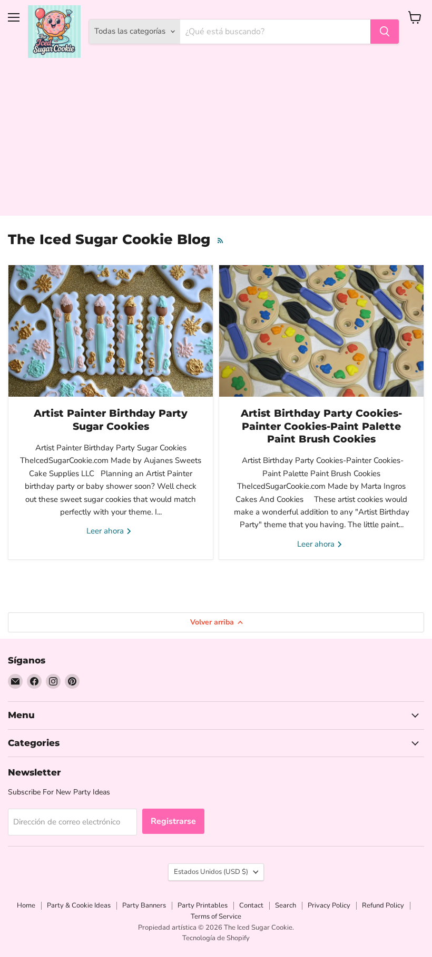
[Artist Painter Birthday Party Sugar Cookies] (110, 331)
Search (285, 905)
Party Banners (144, 905)
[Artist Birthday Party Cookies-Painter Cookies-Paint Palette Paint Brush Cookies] (321, 331)
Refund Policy (383, 905)
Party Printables (203, 905)
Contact (251, 905)
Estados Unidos (211, 872)
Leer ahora (106, 531)
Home (26, 905)
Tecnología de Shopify (216, 938)
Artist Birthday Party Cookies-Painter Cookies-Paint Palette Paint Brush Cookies (321, 426)
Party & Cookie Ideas (79, 905)
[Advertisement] (216, 142)
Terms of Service (216, 916)
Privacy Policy (329, 905)
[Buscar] (384, 31)
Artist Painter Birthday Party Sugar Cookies (111, 419)
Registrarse (173, 821)
